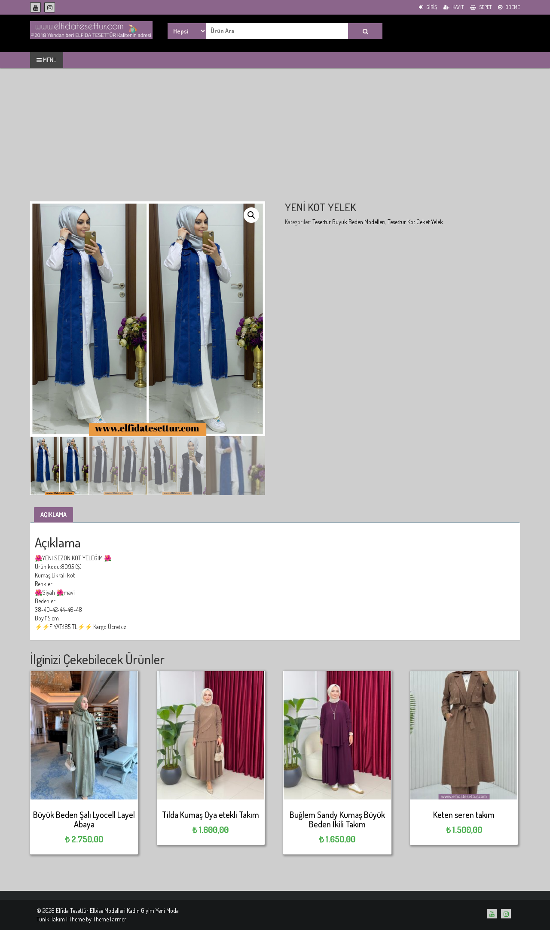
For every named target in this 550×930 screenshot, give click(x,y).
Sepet (485, 7)
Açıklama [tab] (53, 514)
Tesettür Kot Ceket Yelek (415, 221)
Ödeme (512, 7)
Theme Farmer (109, 919)
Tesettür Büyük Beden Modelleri (348, 221)
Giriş (431, 7)
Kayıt (458, 7)
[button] (251, 215)
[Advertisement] (275, 141)
